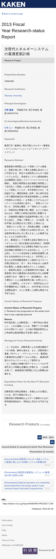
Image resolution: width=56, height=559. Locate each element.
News (4, 535)
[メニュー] (52, 3)
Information (7, 520)
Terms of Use (8, 540)
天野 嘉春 (8, 110)
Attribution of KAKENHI (12, 545)
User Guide (7, 525)
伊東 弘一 (8, 128)
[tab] (29, 424)
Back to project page (13, 14)
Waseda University (13, 95)
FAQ (4, 530)
